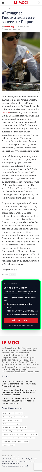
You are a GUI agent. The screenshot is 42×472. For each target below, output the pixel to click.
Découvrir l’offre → (21, 320)
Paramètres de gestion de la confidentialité (15, 466)
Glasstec (6, 113)
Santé (26, 441)
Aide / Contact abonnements (11, 459)
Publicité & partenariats (29, 459)
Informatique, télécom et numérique (14, 427)
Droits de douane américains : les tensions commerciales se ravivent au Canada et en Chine (19, 383)
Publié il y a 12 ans (23, 27)
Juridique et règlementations (12, 441)
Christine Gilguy (9, 27)
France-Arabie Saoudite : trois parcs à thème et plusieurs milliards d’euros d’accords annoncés (19, 392)
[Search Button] (39, 2)
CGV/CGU (32, 461)
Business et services (27, 431)
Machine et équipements (11, 431)
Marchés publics (8, 445)
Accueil (4, 9)
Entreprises (11, 9)
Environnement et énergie (11, 424)
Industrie (19, 413)
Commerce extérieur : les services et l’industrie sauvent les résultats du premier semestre (18, 400)
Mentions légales (21, 461)
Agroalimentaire (8, 413)
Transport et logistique (10, 434)
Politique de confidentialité (10, 464)
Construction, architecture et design (14, 417)
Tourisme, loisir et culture (28, 434)
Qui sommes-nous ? (8, 461)
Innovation (6, 438)
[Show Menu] (3, 2)
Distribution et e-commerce (11, 420)
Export (12, 275)
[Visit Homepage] (21, 2)
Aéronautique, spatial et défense (23, 438)
